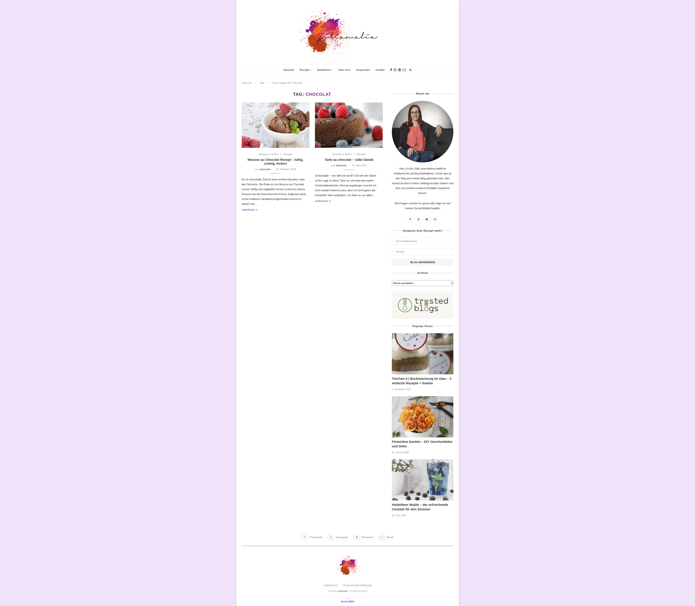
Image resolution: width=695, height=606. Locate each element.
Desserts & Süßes (268, 154)
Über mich (344, 69)
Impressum (331, 585)
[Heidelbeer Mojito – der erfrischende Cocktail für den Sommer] (422, 479)
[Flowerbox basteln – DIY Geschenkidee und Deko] (422, 416)
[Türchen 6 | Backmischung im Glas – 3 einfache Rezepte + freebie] (422, 353)
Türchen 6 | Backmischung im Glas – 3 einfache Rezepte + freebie (421, 381)
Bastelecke (323, 69)
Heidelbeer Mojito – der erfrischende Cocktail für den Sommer (420, 507)
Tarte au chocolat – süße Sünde (349, 160)
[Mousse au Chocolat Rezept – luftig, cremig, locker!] (275, 125)
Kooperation (363, 69)
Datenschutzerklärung (357, 585)
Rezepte (304, 69)
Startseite (288, 69)
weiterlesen (248, 209)
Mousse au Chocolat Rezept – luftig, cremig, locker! (275, 161)
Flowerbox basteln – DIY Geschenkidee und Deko (422, 444)
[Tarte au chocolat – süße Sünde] (349, 125)
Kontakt (380, 69)
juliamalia (265, 169)
